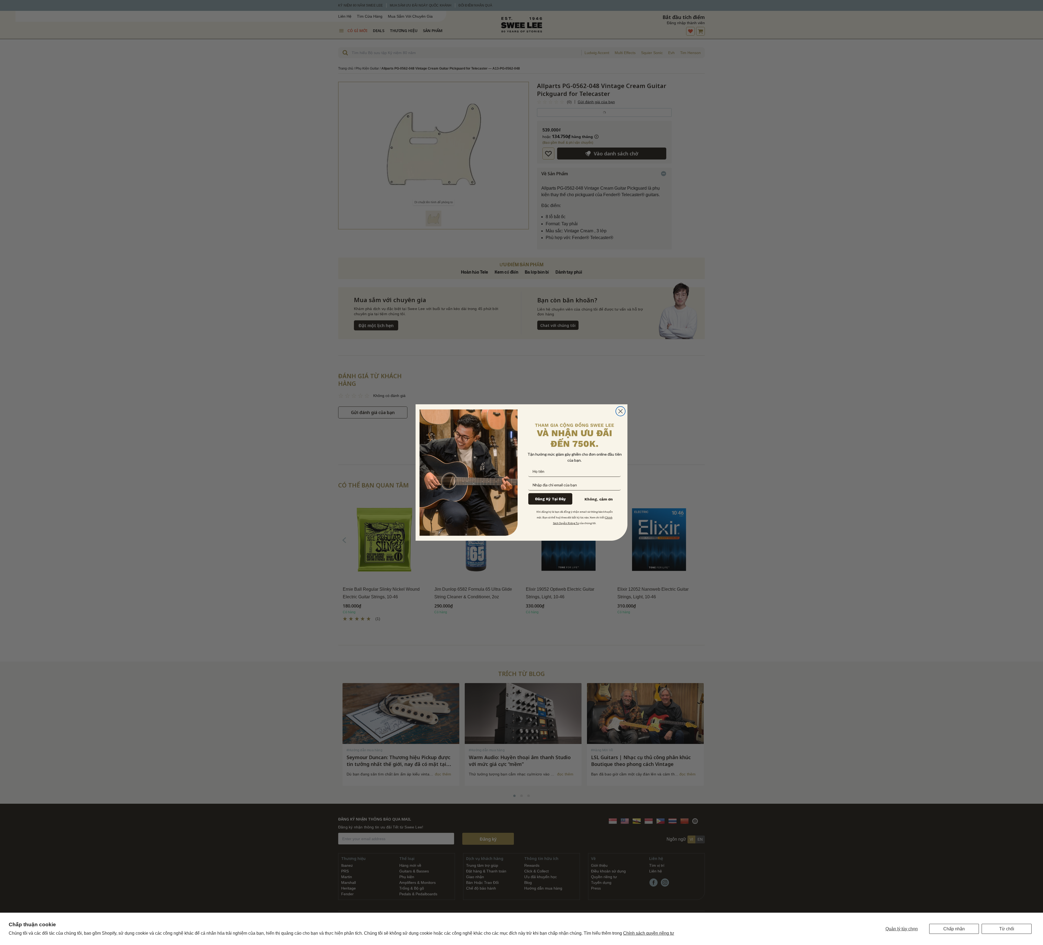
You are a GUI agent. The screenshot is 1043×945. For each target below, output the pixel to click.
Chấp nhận (954, 929)
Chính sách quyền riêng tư (648, 933)
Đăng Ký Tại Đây (550, 499)
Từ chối (1006, 929)
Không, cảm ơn (599, 499)
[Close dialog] (620, 411)
